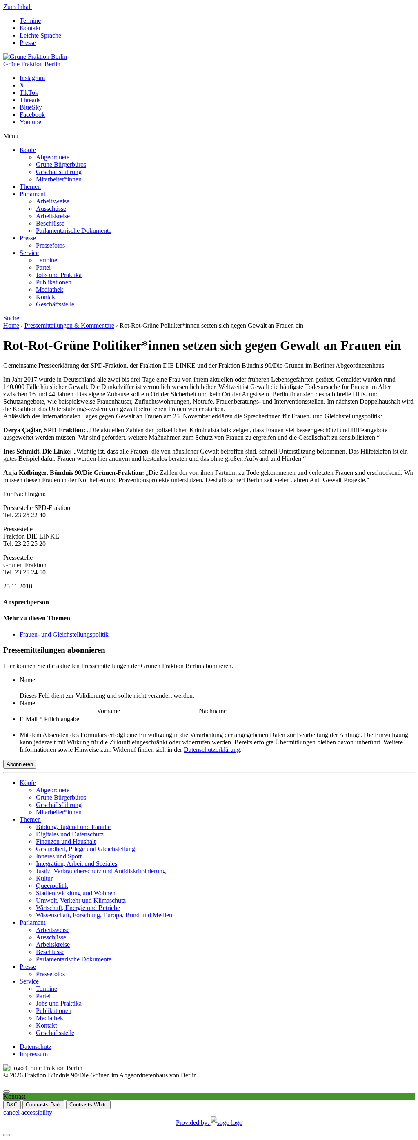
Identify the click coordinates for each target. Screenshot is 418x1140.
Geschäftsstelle (55, 304)
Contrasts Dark (43, 1105)
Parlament (32, 193)
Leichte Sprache (40, 35)
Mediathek (49, 289)
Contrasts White (88, 1105)
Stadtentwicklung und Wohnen (76, 893)
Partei (43, 267)
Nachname (213, 710)
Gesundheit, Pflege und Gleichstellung (85, 848)
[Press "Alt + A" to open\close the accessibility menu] (6, 1091)
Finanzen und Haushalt (66, 841)
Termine (30, 20)
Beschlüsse (50, 223)
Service (29, 252)
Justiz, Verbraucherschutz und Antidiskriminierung (101, 870)
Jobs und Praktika (59, 274)
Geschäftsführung (59, 171)
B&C (12, 1105)
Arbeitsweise (52, 201)
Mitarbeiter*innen (59, 179)
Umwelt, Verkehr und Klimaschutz (81, 900)
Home (11, 325)
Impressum (34, 1054)
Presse (28, 42)
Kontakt (30, 28)
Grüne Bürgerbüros (61, 164)
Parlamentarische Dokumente (73, 230)
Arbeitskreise (53, 215)
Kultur (44, 878)
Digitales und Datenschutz (70, 834)
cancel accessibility (27, 1112)
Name (27, 679)
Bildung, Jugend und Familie (73, 826)
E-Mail (49, 718)
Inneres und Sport (59, 856)
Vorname (108, 710)
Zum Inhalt (17, 6)
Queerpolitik (52, 885)
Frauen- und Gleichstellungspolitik (64, 634)
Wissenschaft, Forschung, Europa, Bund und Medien (104, 915)
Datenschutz (35, 1046)
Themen (30, 186)
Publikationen (53, 282)
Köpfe (28, 149)
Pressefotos (50, 245)
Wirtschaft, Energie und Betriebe (78, 907)
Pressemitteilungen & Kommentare (69, 325)
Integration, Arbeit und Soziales (76, 863)
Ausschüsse (51, 208)
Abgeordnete (52, 157)
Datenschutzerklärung (212, 749)
